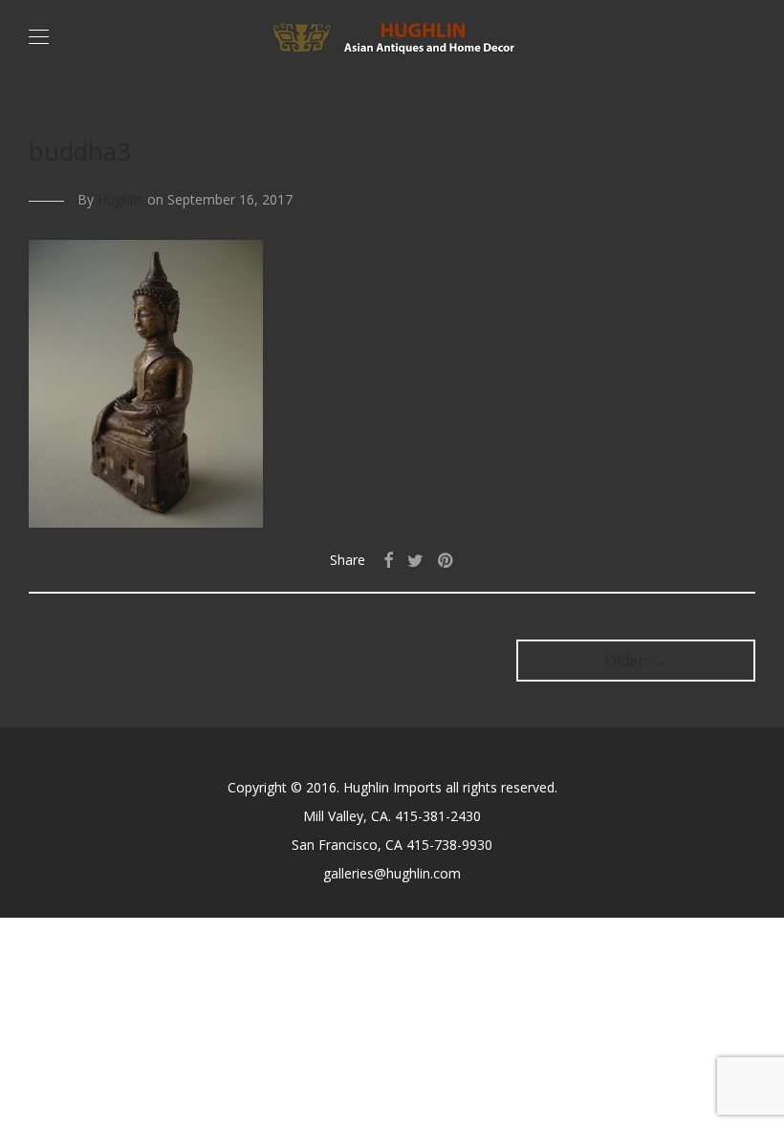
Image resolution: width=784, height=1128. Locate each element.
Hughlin (120, 199)
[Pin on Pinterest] (446, 561)
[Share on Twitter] (415, 561)
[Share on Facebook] (388, 561)
